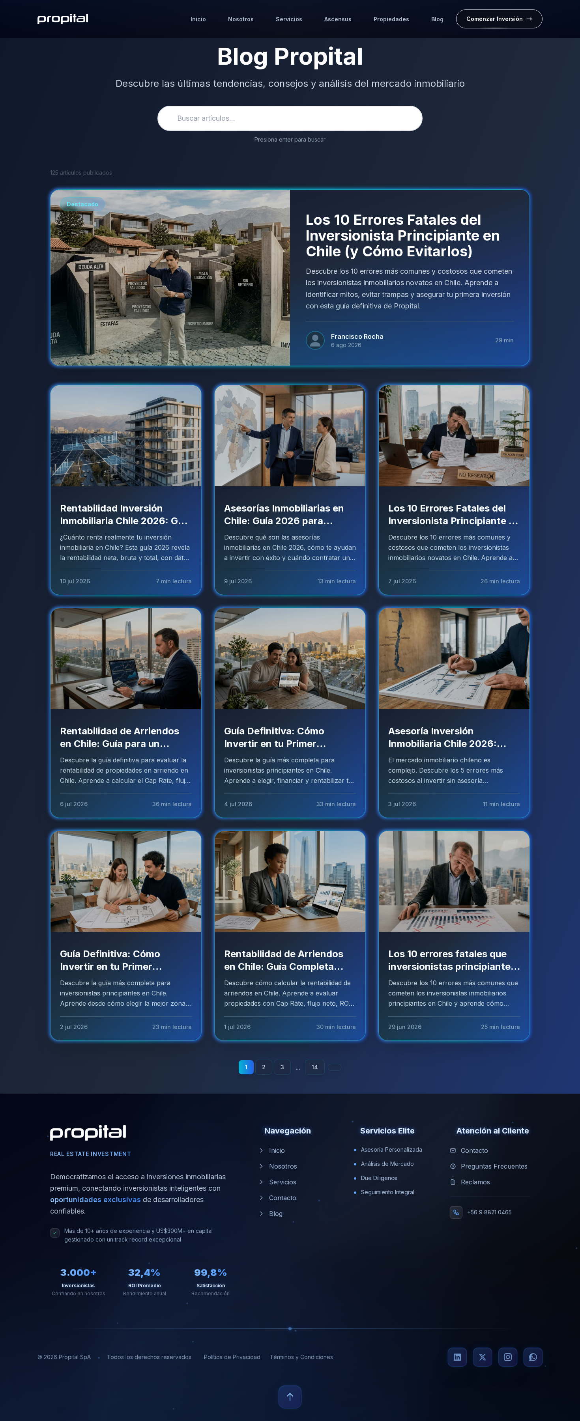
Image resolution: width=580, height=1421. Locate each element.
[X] (482, 1357)
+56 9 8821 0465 (489, 1212)
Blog (276, 1213)
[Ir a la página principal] (62, 19)
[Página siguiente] (334, 1067)
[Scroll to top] (290, 1397)
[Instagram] (507, 1357)
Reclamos (475, 1182)
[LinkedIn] (457, 1357)
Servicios (282, 1182)
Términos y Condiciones (301, 1357)
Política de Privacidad (232, 1357)
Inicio (277, 1150)
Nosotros (283, 1166)
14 (315, 1067)
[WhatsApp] (533, 1357)
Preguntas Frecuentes (494, 1166)
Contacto (282, 1198)
